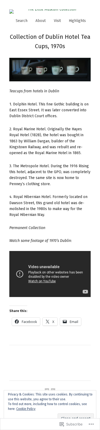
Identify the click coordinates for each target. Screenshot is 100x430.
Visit (57, 20)
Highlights (77, 20)
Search (21, 20)
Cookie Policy (25, 409)
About (40, 20)
